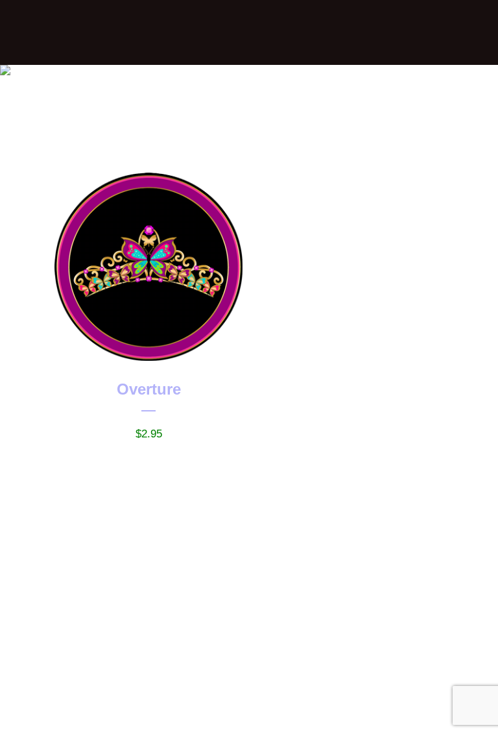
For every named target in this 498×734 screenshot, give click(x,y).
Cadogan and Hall (354, 715)
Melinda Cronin (220, 715)
